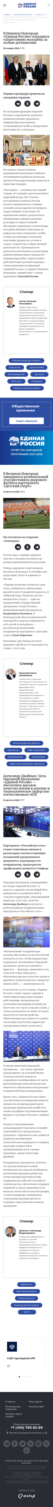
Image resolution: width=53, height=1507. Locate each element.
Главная (7, 15)
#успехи (39, 374)
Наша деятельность (23, 15)
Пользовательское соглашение (27, 1472)
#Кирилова (38, 757)
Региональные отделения (13, 1407)
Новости (40, 15)
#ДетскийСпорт (36, 750)
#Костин (16, 381)
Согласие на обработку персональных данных (26, 1482)
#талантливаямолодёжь (27, 388)
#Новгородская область (26, 743)
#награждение (16, 374)
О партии (10, 1401)
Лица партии (35, 1401)
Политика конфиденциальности (26, 1474)
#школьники (37, 367)
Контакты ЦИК (36, 1406)
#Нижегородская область (26, 360)
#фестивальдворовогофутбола (27, 764)
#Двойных (26, 1284)
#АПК (27, 1312)
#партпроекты (26, 1298)
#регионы (14, 367)
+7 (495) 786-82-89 (26, 1428)
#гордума (36, 381)
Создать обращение (26, 420)
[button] (19, 1376)
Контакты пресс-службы (14, 1415)
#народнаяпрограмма (26, 1305)
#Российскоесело (26, 1291)
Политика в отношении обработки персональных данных (27, 1478)
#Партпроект (15, 757)
